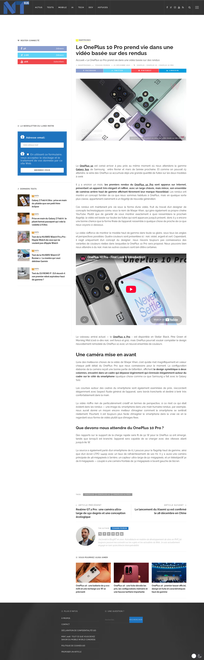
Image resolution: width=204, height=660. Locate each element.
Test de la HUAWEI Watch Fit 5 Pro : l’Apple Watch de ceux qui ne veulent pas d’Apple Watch (49, 240)
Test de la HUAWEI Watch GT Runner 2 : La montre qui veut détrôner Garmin (46, 258)
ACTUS (38, 7)
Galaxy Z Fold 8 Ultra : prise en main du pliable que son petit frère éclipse (49, 203)
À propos (65, 618)
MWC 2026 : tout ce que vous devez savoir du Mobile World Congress (78, 638)
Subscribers (59, 62)
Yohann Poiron (102, 65)
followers (60, 48)
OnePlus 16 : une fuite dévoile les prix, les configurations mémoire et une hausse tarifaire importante (131, 588)
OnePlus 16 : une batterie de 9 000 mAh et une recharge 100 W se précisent (92, 588)
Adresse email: (35, 137)
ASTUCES (103, 7)
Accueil (80, 60)
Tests (35, 196)
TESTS (50, 7)
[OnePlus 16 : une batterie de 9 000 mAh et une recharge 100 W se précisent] (93, 573)
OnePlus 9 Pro (121, 336)
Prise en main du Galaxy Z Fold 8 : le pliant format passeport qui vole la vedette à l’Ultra (49, 221)
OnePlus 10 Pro (166, 65)
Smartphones (83, 40)
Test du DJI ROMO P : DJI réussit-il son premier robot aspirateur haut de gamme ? (48, 276)
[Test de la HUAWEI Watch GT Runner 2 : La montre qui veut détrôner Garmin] (24, 255)
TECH (81, 7)
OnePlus (141, 65)
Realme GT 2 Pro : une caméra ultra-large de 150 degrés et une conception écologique (100, 513)
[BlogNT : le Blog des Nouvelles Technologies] (16, 7)
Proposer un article (71, 652)
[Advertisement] (57, 24)
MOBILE (62, 7)
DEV (91, 7)
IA (72, 7)
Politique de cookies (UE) (73, 646)
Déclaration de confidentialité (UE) (78, 630)
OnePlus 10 (152, 65)
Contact (65, 624)
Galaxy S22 (82, 169)
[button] (197, 656)
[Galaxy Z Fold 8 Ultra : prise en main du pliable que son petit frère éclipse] (24, 200)
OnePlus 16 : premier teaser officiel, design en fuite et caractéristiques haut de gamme (169, 588)
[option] (93, 578)
